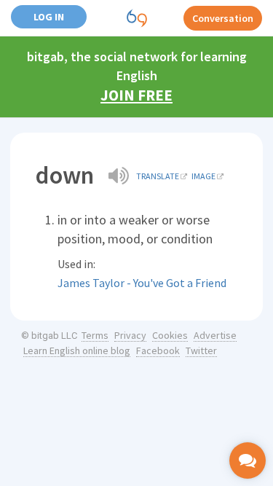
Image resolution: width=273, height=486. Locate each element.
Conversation (222, 18)
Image (203, 176)
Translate (157, 176)
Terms (95, 335)
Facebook (158, 350)
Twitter (201, 350)
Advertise (215, 335)
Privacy (130, 335)
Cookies (170, 335)
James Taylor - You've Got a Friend (142, 282)
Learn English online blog (76, 350)
